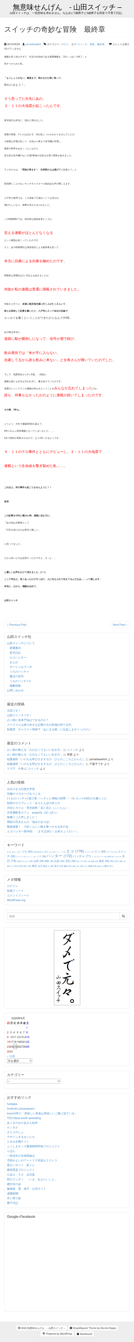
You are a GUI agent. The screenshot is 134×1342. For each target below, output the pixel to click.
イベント (60, 852)
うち (27, 851)
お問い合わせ (15, 690)
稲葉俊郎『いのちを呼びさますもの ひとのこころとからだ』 (46, 759)
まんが (14, 662)
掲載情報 (15, 686)
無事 (10, 866)
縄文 (37, 865)
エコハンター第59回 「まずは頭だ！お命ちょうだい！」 (43, 831)
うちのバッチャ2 (20, 681)
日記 (70, 861)
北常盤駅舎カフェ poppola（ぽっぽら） (33, 812)
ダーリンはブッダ (21, 667)
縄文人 (48, 866)
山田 (39, 861)
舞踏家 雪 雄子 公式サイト (26, 1189)
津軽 (122, 861)
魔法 (108, 865)
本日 (114, 860)
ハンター (59, 855)
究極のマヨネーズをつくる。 (25, 794)
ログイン (12, 886)
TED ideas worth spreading (24, 1118)
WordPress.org (16, 900)
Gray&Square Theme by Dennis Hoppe (94, 1328)
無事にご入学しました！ (22, 817)
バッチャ (82, 856)
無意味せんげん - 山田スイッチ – (67, 6)
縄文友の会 (14, 1184)
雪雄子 (83, 866)
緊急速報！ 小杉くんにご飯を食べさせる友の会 (37, 826)
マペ (103, 856)
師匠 (49, 861)
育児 (58, 865)
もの (52, 852)
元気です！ (14, 710)
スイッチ (82, 44)
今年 (118, 857)
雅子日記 (12, 1203)
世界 (111, 856)
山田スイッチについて (21, 643)
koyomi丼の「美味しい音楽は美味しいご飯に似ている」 (42, 1113)
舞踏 (68, 866)
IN (9, 852)
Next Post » (120, 625)
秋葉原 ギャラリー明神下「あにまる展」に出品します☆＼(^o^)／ (49, 729)
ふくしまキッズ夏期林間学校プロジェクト (33, 1146)
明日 (79, 861)
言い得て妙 (14, 1198)
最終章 (100, 44)
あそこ (16, 851)
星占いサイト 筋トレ (21, 1165)
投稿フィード (15, 891)
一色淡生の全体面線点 (21, 1156)
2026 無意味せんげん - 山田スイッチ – (42, 1328)
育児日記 (15, 653)
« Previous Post (16, 625)
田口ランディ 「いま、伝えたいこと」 (33, 1179)
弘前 (59, 861)
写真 (20, 861)
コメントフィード (18, 895)
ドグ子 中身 (15, 768)
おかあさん (40, 851)
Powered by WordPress (59, 1333)
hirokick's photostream (21, 1108)
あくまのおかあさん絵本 (22, 1123)
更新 (94, 861)
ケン (100, 851)
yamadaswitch (33, 44)
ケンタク (12, 1127)
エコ (75, 851)
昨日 (87, 861)
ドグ (41, 856)
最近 (104, 861)
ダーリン (31, 857)
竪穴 (27, 866)
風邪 (100, 866)
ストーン (21, 856)
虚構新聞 (12, 1193)
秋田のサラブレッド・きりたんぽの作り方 (33, 803)
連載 (75, 866)
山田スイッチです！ (19, 715)
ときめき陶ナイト (18, 1141)
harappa (12, 1104)
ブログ (64, 44)
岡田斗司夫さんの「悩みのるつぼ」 (29, 822)
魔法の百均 (17, 676)
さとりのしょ (15, 1132)
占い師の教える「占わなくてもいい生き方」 (35, 750)
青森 (92, 865)
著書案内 (15, 648)
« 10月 (11, 1056)
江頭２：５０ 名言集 (21, 1175)
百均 (18, 865)
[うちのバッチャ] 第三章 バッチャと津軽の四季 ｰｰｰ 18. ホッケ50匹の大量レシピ (57, 798)
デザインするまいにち (21, 1137)
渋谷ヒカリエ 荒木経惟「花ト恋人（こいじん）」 (39, 808)
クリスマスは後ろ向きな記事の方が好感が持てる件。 (40, 725)
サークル (112, 851)
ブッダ (96, 856)
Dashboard (85, 1334)
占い (29, 861)
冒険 (92, 44)
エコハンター (18, 657)
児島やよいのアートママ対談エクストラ (32, 1160)
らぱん (11, 1151)
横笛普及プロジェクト (21, 1170)
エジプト (89, 852)
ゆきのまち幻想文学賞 (21, 789)
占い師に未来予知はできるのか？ (28, 720)
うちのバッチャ (19, 671)
